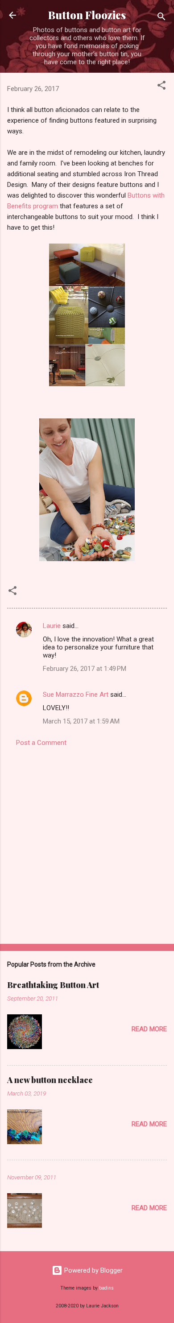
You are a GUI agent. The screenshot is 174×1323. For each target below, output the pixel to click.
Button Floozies (87, 15)
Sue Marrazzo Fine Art (75, 694)
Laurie (52, 626)
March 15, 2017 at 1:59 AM (81, 721)
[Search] (161, 18)
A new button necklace (50, 1080)
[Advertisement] (87, 843)
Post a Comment (41, 743)
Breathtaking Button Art (53, 985)
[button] (161, 87)
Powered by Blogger (92, 1270)
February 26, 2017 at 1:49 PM (84, 669)
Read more (149, 1029)
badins (106, 1288)
